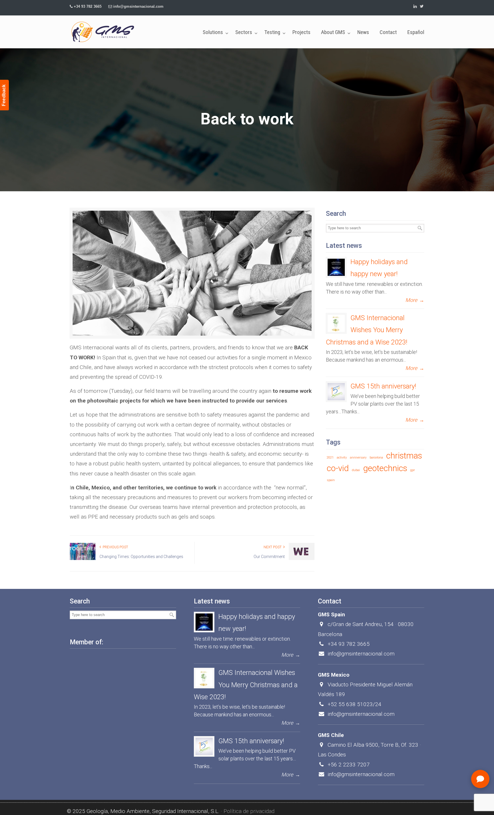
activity (342, 457)
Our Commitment (269, 556)
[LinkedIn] (415, 6)
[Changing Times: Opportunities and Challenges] (82, 559)
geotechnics (385, 468)
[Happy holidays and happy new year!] (336, 267)
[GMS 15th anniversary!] (336, 391)
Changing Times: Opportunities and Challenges (141, 556)
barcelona (376, 457)
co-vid (338, 468)
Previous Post (114, 547)
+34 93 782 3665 (87, 6)
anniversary (358, 457)
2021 (330, 457)
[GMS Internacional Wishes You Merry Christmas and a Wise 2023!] (336, 323)
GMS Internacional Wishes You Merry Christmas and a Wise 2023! (366, 330)
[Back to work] (192, 273)
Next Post (273, 547)
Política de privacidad (249, 811)
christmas (404, 456)
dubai (356, 470)
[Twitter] (421, 6)
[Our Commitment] (301, 559)
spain (331, 480)
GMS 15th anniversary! (383, 386)
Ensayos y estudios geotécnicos (103, 32)
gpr (412, 470)
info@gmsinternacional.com (138, 6)
